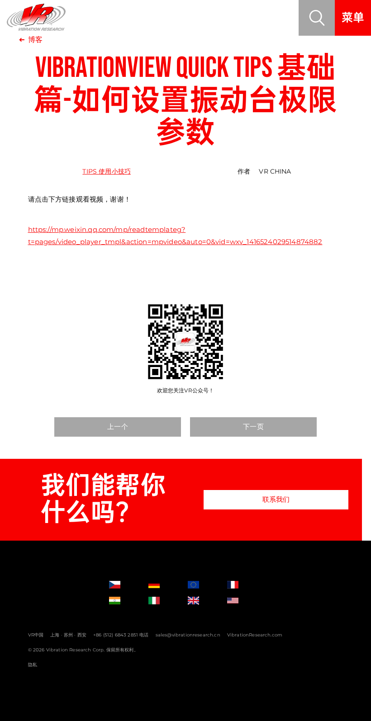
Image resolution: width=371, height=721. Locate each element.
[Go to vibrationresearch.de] (162, 585)
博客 (35, 39)
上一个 (117, 426)
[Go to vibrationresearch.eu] (202, 585)
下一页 (253, 426)
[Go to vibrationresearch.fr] (241, 585)
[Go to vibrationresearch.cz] (123, 585)
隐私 (32, 665)
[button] (317, 18)
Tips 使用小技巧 (106, 171)
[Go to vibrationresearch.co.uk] (202, 600)
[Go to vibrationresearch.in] (123, 600)
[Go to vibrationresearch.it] (162, 600)
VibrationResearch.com (254, 635)
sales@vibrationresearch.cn (188, 635)
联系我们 (276, 499)
